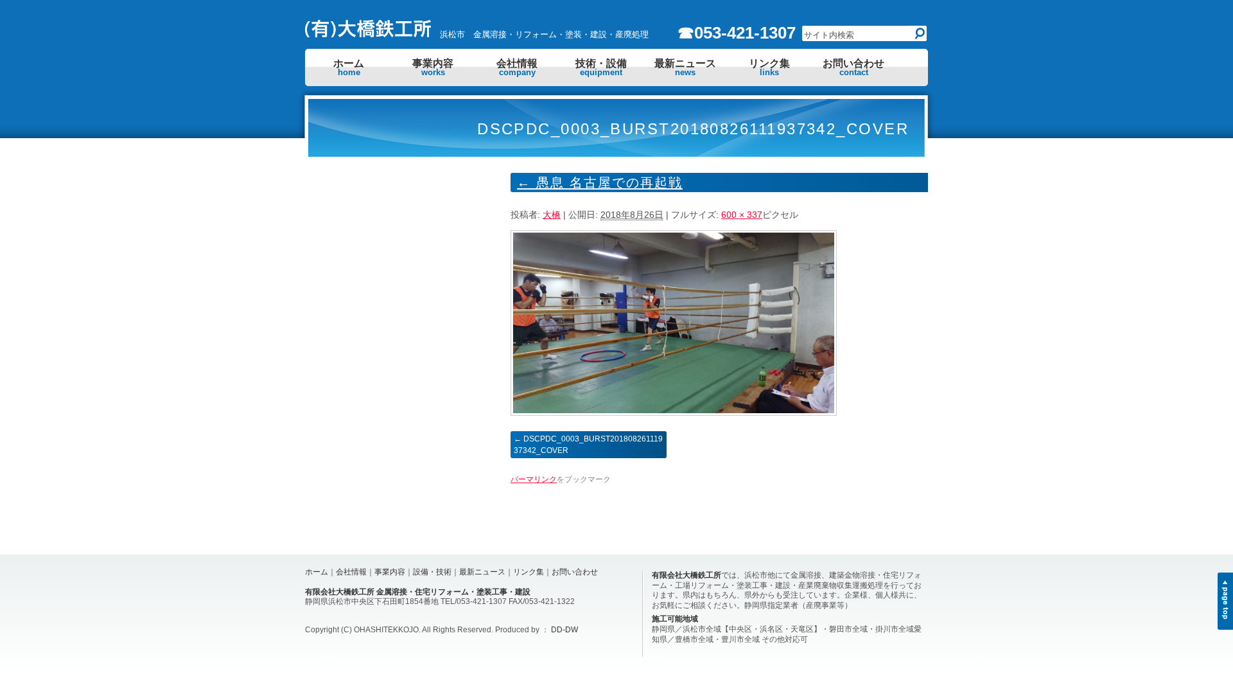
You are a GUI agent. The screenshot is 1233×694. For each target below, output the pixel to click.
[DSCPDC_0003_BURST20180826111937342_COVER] (674, 412)
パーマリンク (534, 479)
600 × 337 (741, 214)
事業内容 (432, 67)
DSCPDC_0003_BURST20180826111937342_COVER (588, 444)
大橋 (552, 214)
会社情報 (517, 67)
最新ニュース (685, 67)
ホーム (348, 67)
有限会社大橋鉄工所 (686, 575)
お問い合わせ (853, 67)
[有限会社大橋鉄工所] (369, 34)
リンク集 (769, 67)
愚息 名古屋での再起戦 (600, 182)
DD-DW (564, 629)
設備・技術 (432, 571)
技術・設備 (601, 67)
